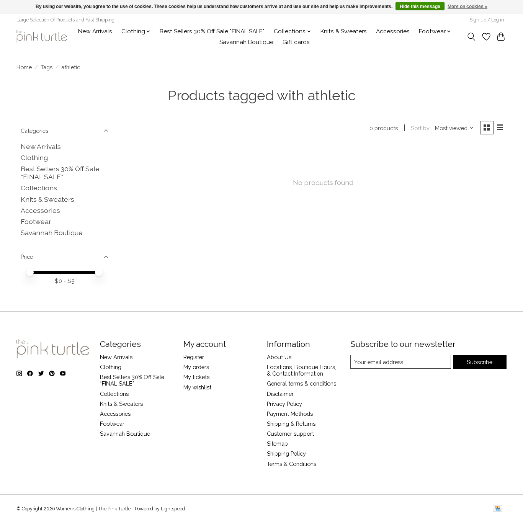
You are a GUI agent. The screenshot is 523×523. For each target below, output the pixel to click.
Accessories (393, 31)
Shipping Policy (286, 453)
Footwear (36, 221)
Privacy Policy (284, 403)
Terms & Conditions (291, 464)
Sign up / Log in (487, 20)
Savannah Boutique (246, 42)
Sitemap (277, 443)
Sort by (420, 128)
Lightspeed (173, 509)
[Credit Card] (497, 509)
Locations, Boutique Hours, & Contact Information (301, 370)
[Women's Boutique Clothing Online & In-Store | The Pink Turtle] (41, 36)
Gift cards (296, 42)
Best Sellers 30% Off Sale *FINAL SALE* (212, 31)
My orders (196, 367)
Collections (39, 188)
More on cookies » (467, 6)
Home (24, 67)
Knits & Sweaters (343, 31)
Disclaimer (280, 394)
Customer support (290, 433)
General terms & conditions (301, 383)
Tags (46, 67)
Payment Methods (290, 413)
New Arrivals (95, 31)
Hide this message (420, 6)
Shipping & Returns (291, 423)
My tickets (196, 377)
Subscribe (479, 362)
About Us (279, 357)
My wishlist (197, 387)
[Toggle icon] (471, 37)
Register (193, 357)
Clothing (34, 158)
